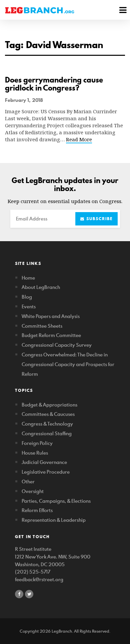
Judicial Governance (44, 462)
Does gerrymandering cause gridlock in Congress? (54, 83)
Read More (79, 139)
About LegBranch (41, 287)
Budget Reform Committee (51, 335)
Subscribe (99, 218)
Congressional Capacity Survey (57, 345)
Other (28, 481)
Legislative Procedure (46, 472)
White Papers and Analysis (51, 316)
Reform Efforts (37, 510)
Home (28, 278)
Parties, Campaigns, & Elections (56, 501)
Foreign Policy (37, 443)
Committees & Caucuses (48, 414)
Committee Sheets (42, 326)
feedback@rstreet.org (39, 579)
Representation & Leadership (54, 520)
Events (29, 306)
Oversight (33, 491)
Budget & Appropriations (49, 404)
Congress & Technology (47, 424)
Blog (27, 297)
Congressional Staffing (47, 433)
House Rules (35, 453)
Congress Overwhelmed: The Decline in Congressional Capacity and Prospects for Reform (68, 364)
